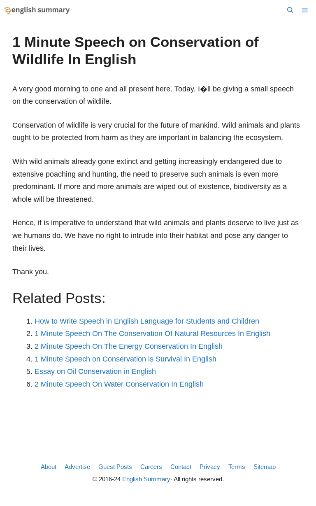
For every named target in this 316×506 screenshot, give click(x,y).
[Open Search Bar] (290, 10)
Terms (236, 466)
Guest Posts (115, 466)
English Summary (146, 479)
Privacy (210, 466)
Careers (151, 466)
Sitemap (264, 466)
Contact (180, 466)
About (48, 466)
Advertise (77, 466)
